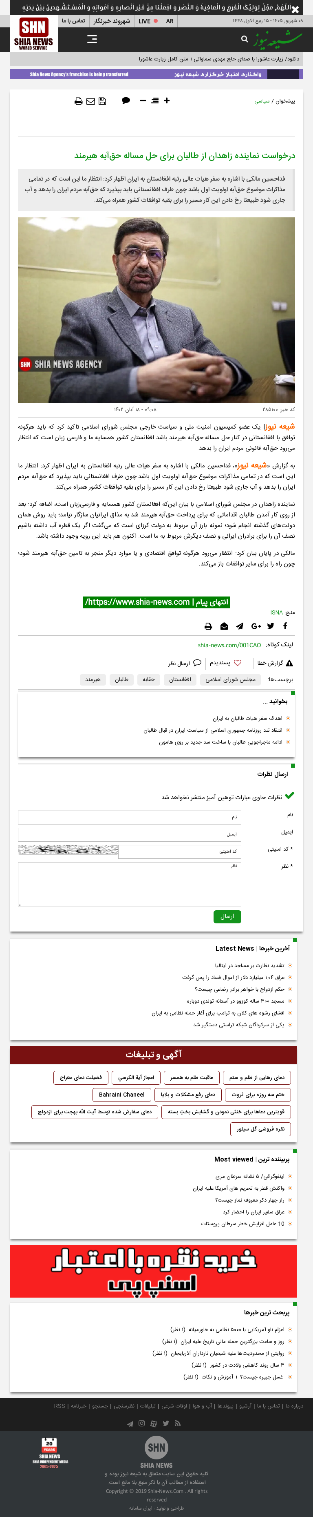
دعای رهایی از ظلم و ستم (256, 1077)
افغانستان (180, 680)
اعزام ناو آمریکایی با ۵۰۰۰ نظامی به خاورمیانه (227, 1329)
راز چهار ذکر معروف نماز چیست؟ (249, 1200)
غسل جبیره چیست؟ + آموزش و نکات (233, 1377)
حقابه (149, 680)
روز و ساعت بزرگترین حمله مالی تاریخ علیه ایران (223, 1341)
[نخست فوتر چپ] (50, 1452)
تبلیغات (148, 1406)
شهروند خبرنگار (112, 21)
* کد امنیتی (280, 849)
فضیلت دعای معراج (81, 1077)
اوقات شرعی (174, 1406)
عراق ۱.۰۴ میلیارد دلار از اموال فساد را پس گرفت (233, 977)
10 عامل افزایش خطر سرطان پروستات (242, 1224)
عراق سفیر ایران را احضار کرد (253, 1212)
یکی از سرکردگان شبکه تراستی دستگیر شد (238, 1025)
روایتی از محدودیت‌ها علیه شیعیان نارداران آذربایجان (218, 1353)
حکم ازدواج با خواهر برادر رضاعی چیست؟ (239, 989)
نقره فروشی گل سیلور (260, 1129)
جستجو (100, 1406)
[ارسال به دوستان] (90, 101)
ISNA (277, 612)
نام (290, 815)
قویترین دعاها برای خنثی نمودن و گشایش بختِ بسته (226, 1112)
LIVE (144, 21)
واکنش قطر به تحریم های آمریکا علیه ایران (238, 1188)
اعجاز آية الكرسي (136, 1077)
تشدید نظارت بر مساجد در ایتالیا (249, 965)
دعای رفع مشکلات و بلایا (188, 1094)
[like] (229, 664)
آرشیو (245, 1406)
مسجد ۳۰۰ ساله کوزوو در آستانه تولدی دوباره (235, 1001)
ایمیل (287, 832)
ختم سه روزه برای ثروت (257, 1094)
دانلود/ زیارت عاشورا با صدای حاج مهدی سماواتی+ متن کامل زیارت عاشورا (219, 59)
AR (169, 21)
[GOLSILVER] (153, 1271)
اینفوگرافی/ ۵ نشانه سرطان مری (250, 1176)
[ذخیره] (102, 101)
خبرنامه (78, 1406)
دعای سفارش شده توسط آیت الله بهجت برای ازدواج (95, 1112)
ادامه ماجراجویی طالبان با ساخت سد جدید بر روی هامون (220, 742)
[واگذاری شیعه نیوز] (156, 72)
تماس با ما (73, 21)
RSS (59, 1406)
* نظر (287, 866)
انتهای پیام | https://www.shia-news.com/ (156, 603)
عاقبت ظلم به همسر (191, 1077)
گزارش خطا (270, 663)
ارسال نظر (180, 664)
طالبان (121, 680)
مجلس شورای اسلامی (230, 680)
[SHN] (34, 33)
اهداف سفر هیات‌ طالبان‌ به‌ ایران (247, 718)
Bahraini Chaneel (122, 1094)
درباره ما (294, 1406)
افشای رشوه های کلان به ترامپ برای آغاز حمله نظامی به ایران (218, 1013)
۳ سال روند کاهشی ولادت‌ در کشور (238, 1365)
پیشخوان (285, 101)
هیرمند (93, 680)
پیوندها (226, 1406)
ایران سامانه (140, 1508)
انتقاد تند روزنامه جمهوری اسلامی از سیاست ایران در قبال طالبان (212, 730)
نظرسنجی (124, 1406)
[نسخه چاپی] (79, 101)
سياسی (262, 101)
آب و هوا (202, 1406)
